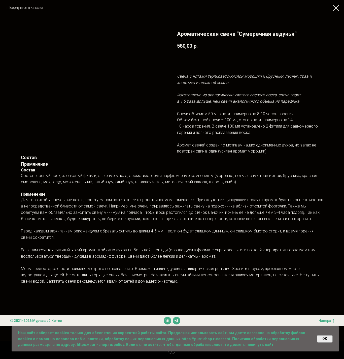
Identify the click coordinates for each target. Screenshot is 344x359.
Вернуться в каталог (27, 8)
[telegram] (176, 320)
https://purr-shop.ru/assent (206, 339)
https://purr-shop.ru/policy (100, 344)
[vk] (167, 320)
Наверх (325, 321)
